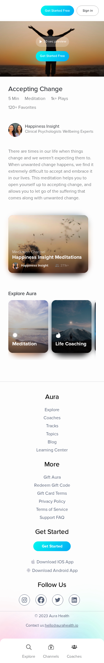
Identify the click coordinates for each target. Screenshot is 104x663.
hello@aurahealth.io (61, 625)
